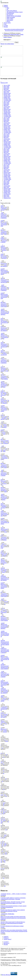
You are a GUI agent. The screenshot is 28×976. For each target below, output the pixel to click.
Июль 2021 (6, 165)
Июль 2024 (6, 118)
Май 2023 (6, 137)
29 (3, 218)
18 (2, 208)
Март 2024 (6, 124)
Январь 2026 (7, 94)
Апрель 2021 (7, 169)
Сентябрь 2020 (7, 179)
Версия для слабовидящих (7, 43)
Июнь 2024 (6, 120)
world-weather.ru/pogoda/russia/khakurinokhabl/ (14, 29)
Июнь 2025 (6, 104)
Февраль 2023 (7, 141)
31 (6, 218)
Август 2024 (7, 117)
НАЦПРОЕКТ (10, 13)
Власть (8, 21)
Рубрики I (6, 938)
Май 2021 (6, 168)
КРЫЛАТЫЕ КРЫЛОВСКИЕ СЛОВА (13, 34)
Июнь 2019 (6, 196)
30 (4, 218)
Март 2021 (6, 171)
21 (6, 208)
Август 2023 (7, 133)
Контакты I (6, 943)
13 (1, 215)
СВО (8, 8)
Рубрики (6, 6)
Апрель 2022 (7, 153)
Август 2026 (7, 85)
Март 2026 (6, 92)
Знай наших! (10, 20)
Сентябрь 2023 (7, 132)
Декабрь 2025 (7, 96)
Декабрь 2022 (7, 143)
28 (2, 218)
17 (1, 208)
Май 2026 (6, 89)
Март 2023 (6, 140)
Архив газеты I (7, 939)
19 (3, 208)
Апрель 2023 (7, 139)
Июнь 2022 (6, 151)
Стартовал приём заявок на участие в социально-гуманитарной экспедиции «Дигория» (13, 898)
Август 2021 (7, 164)
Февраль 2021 (7, 172)
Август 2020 (7, 180)
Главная (6, 5)
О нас (5, 24)
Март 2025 (6, 108)
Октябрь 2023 (7, 130)
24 (1, 209)
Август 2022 (7, 148)
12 (3, 207)
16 (4, 215)
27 (1, 218)
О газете (6, 25)
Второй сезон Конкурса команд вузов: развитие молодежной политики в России (13, 910)
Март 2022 (6, 155)
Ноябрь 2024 (7, 113)
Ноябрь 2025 (7, 97)
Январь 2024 (7, 126)
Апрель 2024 (7, 122)
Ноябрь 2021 (7, 160)
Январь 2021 (7, 173)
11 (2, 207)
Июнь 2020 (6, 183)
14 (5, 207)
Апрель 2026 (7, 90)
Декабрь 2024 (7, 112)
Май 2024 (6, 121)
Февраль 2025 (7, 109)
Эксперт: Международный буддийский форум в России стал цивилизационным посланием (13, 922)
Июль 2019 (6, 195)
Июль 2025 (6, 102)
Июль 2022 (6, 149)
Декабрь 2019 (7, 191)
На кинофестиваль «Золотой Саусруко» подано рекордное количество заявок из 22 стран (13, 902)
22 (3, 216)
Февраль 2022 (7, 156)
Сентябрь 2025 (7, 100)
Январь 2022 (7, 157)
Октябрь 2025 (7, 98)
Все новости (10, 14)
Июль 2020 (6, 181)
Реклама (6, 26)
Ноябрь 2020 (7, 176)
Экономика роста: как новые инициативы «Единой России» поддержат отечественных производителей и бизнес (14, 931)
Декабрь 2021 (7, 159)
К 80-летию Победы (12, 10)
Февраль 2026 (7, 93)
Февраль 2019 (4, 82)
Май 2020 (6, 184)
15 (3, 215)
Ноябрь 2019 (7, 192)
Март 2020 (6, 187)
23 (4, 216)
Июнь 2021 (6, 167)
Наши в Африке (8, 37)
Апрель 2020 (7, 185)
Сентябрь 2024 (7, 116)
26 (3, 209)
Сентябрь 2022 (7, 147)
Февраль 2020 (7, 188)
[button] (4, 2)
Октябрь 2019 (7, 194)
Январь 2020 (7, 190)
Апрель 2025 (7, 106)
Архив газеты (7, 22)
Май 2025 (6, 105)
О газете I (6, 941)
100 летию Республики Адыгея (14, 12)
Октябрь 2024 (7, 114)
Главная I (6, 936)
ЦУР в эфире (10, 18)
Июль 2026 (6, 86)
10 (1, 207)
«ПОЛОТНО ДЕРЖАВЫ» (7, 914)
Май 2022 (6, 152)
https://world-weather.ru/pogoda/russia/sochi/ (14, 30)
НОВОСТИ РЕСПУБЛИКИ (14, 16)
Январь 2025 (7, 110)
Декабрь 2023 (7, 128)
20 (4, 208)
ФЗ (7, 9)
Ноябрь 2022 (7, 144)
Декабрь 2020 (7, 175)
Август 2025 (7, 101)
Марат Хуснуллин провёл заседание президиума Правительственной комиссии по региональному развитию (13, 918)
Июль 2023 (6, 135)
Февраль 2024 (7, 125)
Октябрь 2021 (7, 161)
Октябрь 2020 (7, 177)
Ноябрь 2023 (7, 129)
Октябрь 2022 (7, 145)
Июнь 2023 (6, 136)
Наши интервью (11, 17)
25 (2, 209)
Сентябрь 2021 (7, 163)
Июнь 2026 (6, 88)
